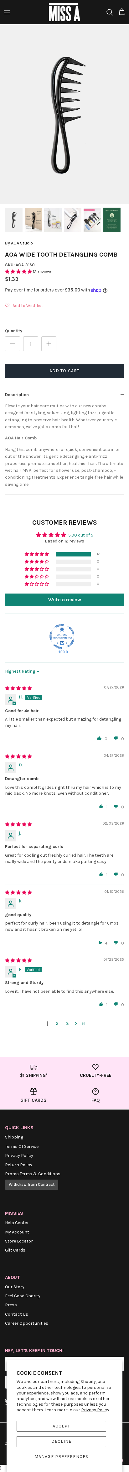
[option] (64, 114)
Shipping (14, 1137)
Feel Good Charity (22, 1296)
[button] (19, 271)
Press (11, 1305)
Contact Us (16, 1314)
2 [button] (57, 1023)
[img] (18, 688)
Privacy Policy (95, 1410)
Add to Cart (64, 370)
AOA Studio (22, 243)
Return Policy (18, 1164)
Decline (61, 1441)
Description (17, 394)
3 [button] (67, 1023)
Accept (61, 1426)
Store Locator (19, 1241)
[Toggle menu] (7, 12)
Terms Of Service (22, 1146)
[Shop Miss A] (64, 12)
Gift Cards (15, 1250)
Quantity (13, 331)
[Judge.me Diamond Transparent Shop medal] (62, 636)
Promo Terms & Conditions (32, 1173)
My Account (17, 1232)
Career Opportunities (26, 1323)
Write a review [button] (64, 600)
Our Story (14, 1287)
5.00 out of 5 (80, 535)
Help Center (17, 1222)
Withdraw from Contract (31, 1184)
